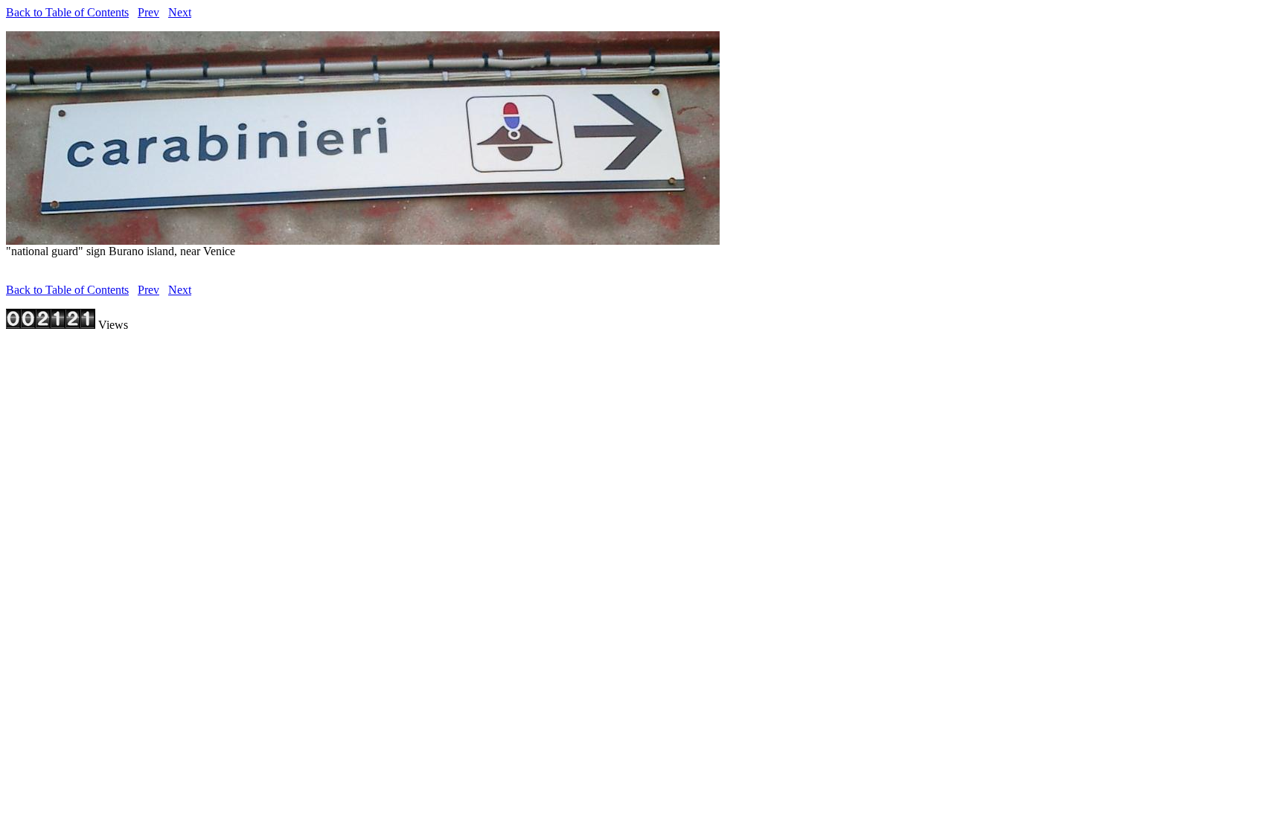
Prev (148, 12)
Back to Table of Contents (67, 12)
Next (179, 12)
